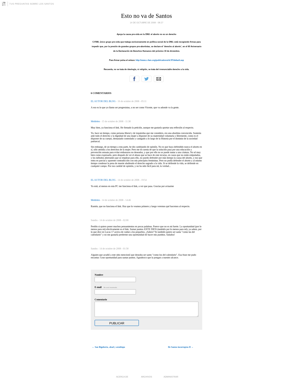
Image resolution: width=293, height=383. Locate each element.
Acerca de (122, 377)
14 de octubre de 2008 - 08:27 (146, 22)
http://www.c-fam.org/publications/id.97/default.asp (160, 60)
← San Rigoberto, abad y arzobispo (108, 347)
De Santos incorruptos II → (180, 347)
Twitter (146, 79)
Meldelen (95, 121)
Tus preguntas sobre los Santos (31, 4)
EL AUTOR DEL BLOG (103, 101)
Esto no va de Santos (146, 15)
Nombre (99, 274)
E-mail (106, 287)
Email (159, 79)
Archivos (146, 377)
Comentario (101, 299)
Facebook (134, 79)
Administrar (171, 377)
